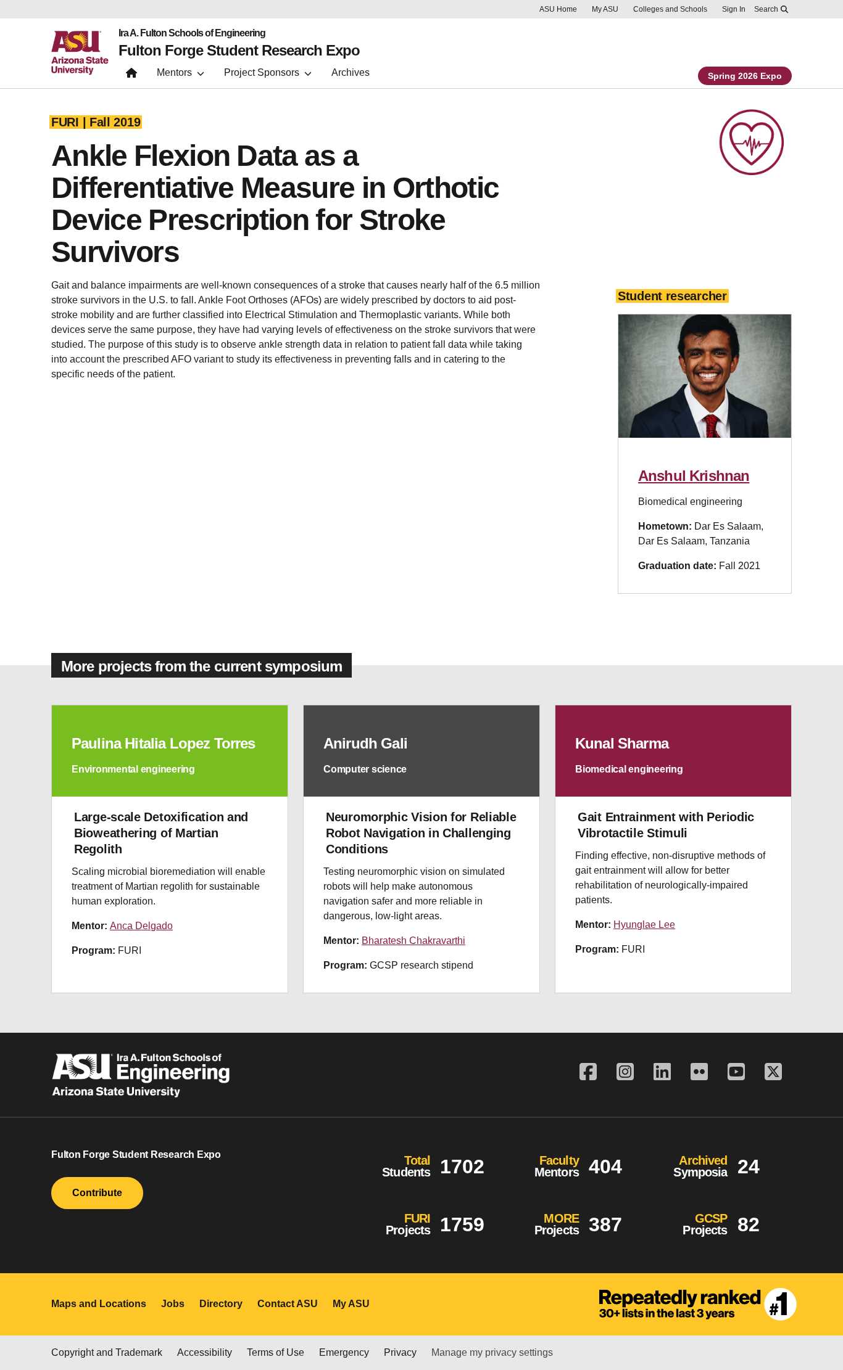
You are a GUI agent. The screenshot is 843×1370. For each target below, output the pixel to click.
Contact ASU (287, 1303)
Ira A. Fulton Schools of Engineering (191, 33)
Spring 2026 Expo (745, 76)
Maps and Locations (98, 1303)
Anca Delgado (141, 926)
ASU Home (558, 9)
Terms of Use (275, 1352)
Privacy (400, 1352)
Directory (221, 1303)
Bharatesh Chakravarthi (413, 940)
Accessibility (204, 1352)
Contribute (97, 1192)
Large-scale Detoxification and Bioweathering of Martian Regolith (161, 833)
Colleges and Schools (670, 9)
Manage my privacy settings (492, 1352)
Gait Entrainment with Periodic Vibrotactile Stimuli (666, 825)
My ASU (605, 9)
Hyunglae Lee (644, 924)
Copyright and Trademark (106, 1352)
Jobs (173, 1303)
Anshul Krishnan (693, 475)
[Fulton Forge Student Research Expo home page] (131, 75)
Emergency (344, 1352)
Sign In (733, 9)
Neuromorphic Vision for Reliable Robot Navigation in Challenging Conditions (421, 833)
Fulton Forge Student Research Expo (239, 50)
